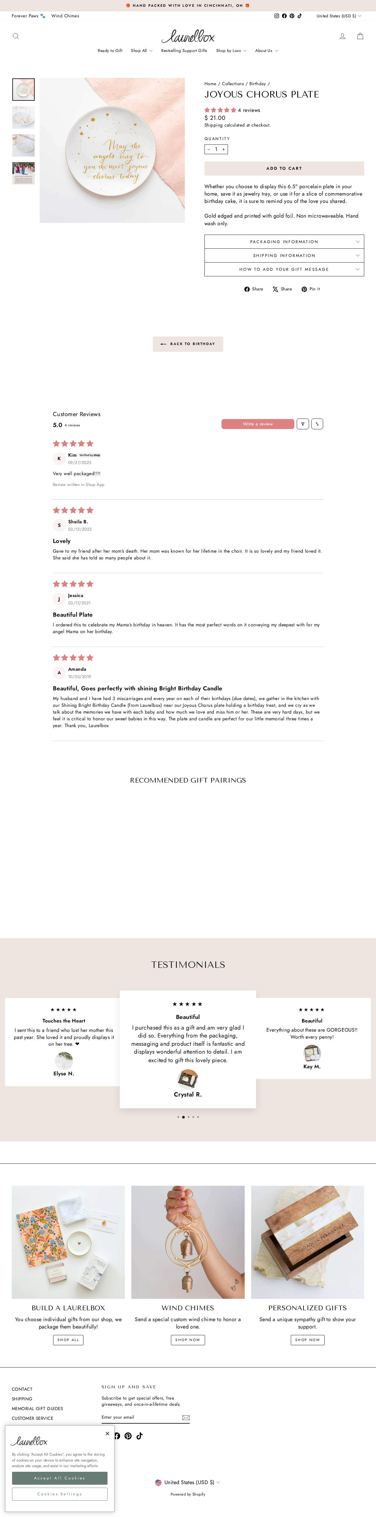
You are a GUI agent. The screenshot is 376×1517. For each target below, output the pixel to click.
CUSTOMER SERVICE (32, 1418)
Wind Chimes (65, 16)
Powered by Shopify (188, 1494)
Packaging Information (284, 242)
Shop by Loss (229, 50)
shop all (68, 1340)
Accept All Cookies (60, 1478)
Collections (233, 83)
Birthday (257, 83)
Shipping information (284, 255)
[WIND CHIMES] (187, 1242)
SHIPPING (22, 1399)
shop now (187, 1340)
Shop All (139, 50)
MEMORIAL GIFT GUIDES (37, 1408)
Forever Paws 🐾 (29, 16)
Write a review (258, 424)
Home (210, 83)
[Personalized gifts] (307, 1242)
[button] (221, 110)
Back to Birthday (192, 344)
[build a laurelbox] (68, 1242)
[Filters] (303, 423)
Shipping (213, 125)
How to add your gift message (284, 269)
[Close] (107, 1433)
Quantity (217, 139)
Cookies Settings (59, 1494)
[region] (60, 1468)
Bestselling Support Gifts (184, 50)
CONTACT (22, 1389)
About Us (264, 50)
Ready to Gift (110, 50)
